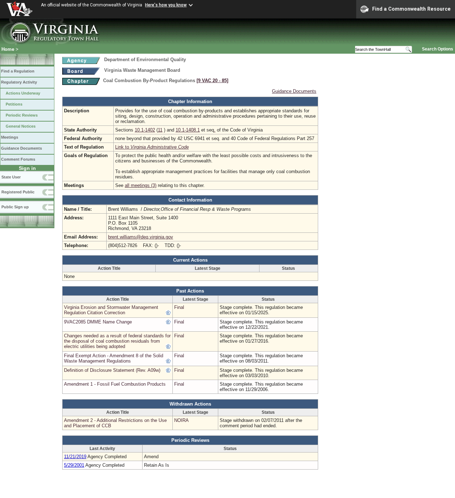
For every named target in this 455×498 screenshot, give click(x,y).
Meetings (9, 137)
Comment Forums (18, 159)
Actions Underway (23, 93)
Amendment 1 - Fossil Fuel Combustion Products (115, 384)
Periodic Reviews (22, 115)
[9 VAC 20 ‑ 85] (212, 80)
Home (7, 49)
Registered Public (17, 192)
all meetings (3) (140, 185)
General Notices (21, 126)
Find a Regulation (17, 71)
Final (179, 307)
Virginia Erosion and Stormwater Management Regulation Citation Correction (111, 310)
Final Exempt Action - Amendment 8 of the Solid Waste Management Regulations (113, 358)
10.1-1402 (145, 130)
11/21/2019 (75, 456)
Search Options (437, 49)
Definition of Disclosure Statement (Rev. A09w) (112, 370)
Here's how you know (166, 4)
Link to (152, 147)
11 (160, 130)
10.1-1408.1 (188, 130)
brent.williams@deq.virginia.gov (140, 237)
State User (11, 177)
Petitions (14, 104)
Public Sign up (15, 207)
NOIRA (181, 420)
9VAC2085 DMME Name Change (98, 322)
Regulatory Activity (19, 82)
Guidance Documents (21, 148)
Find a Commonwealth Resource (411, 9)
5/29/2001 (74, 465)
